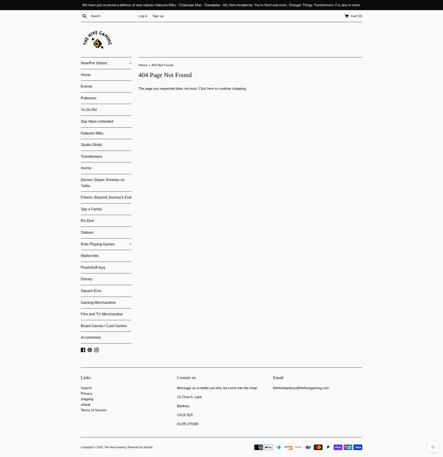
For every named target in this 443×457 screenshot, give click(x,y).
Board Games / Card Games (104, 326)
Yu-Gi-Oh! (89, 110)
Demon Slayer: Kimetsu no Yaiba (103, 183)
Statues (87, 232)
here (210, 88)
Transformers (91, 156)
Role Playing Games (106, 244)
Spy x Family (91, 209)
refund (85, 404)
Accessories (91, 337)
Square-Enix (91, 291)
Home (86, 75)
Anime (86, 168)
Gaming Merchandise (98, 303)
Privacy (86, 393)
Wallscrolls (90, 256)
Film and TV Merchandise (102, 314)
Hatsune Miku (92, 133)
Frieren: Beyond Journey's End (106, 197)
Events (86, 86)
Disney (86, 279)
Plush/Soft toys (93, 267)
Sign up (158, 16)
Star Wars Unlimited (97, 121)
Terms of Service (93, 410)
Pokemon (88, 98)
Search (86, 388)
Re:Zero (87, 221)
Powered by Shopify (140, 447)
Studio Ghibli (91, 145)
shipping (87, 399)
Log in (142, 16)
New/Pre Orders (106, 63)
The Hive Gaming (115, 447)
